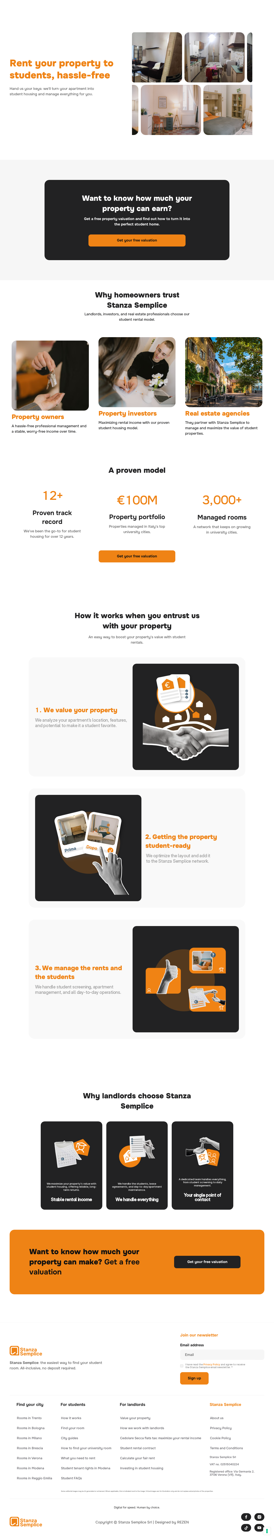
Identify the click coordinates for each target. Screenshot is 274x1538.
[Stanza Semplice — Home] (26, 1351)
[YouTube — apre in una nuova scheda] (259, 1528)
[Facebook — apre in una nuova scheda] (246, 1517)
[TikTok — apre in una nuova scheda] (246, 1528)
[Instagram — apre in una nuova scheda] (259, 1517)
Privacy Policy (211, 1364)
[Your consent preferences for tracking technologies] (267, 1531)
